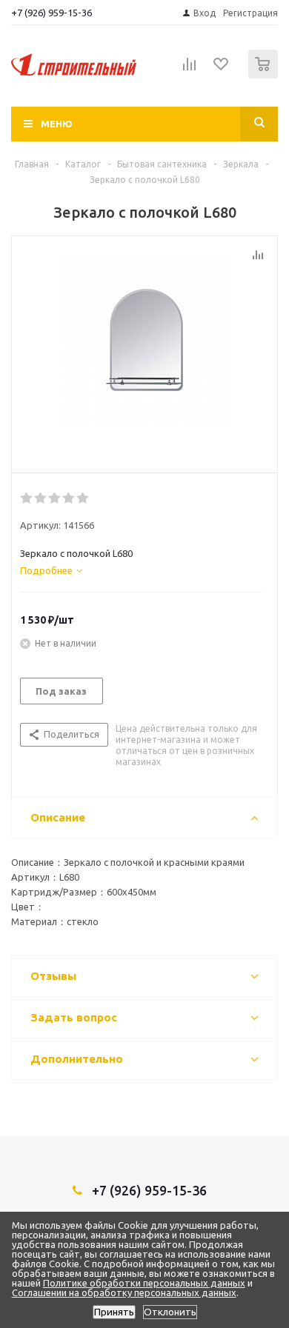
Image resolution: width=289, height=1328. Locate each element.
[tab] (51, 570)
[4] (69, 498)
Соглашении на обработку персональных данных (124, 1292)
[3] (55, 498)
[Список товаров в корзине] (265, 75)
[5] (83, 498)
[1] (27, 498)
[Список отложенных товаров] (221, 69)
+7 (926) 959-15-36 (51, 12)
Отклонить (170, 1312)
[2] (41, 498)
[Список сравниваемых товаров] (189, 70)
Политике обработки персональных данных (144, 1283)
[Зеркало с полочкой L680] (144, 351)
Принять (114, 1312)
